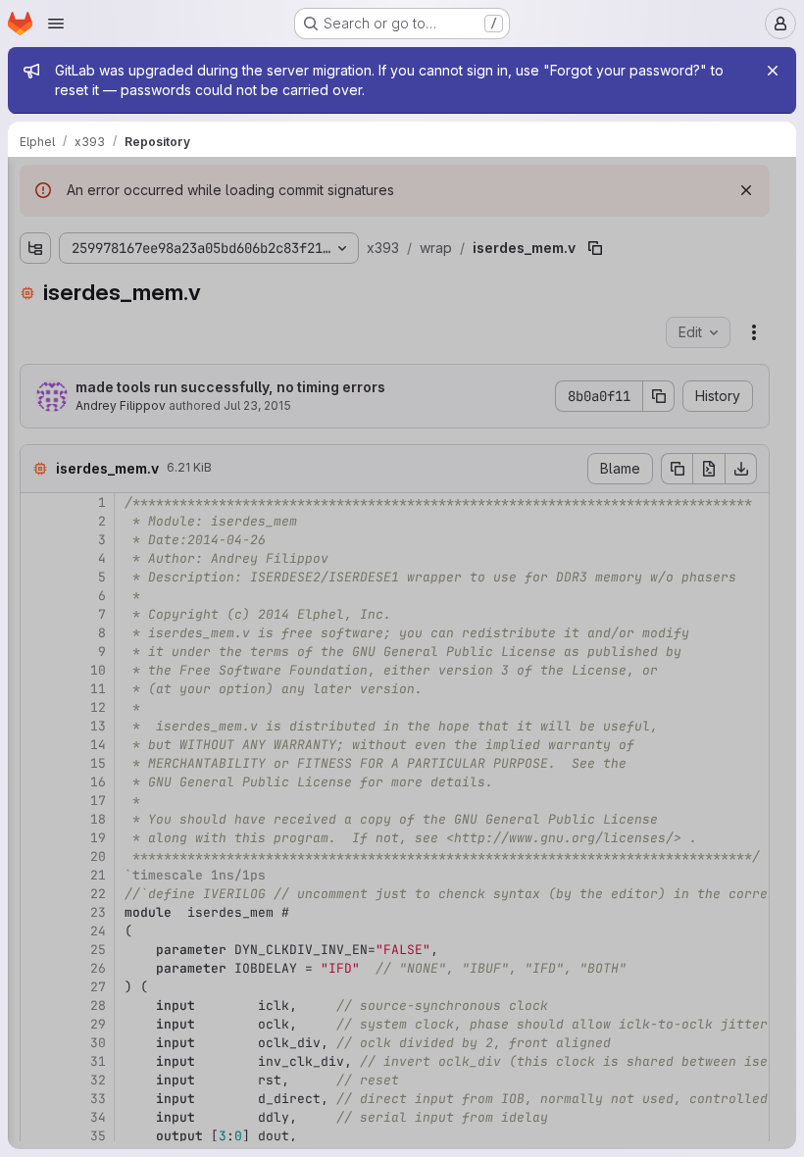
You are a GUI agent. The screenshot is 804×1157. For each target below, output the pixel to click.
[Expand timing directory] (35, 287)
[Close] (772, 70)
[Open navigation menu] (56, 23)
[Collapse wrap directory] (35, 381)
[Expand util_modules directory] (35, 350)
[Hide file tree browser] (35, 184)
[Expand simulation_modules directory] (35, 256)
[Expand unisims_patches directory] (35, 318)
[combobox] (161, 223)
